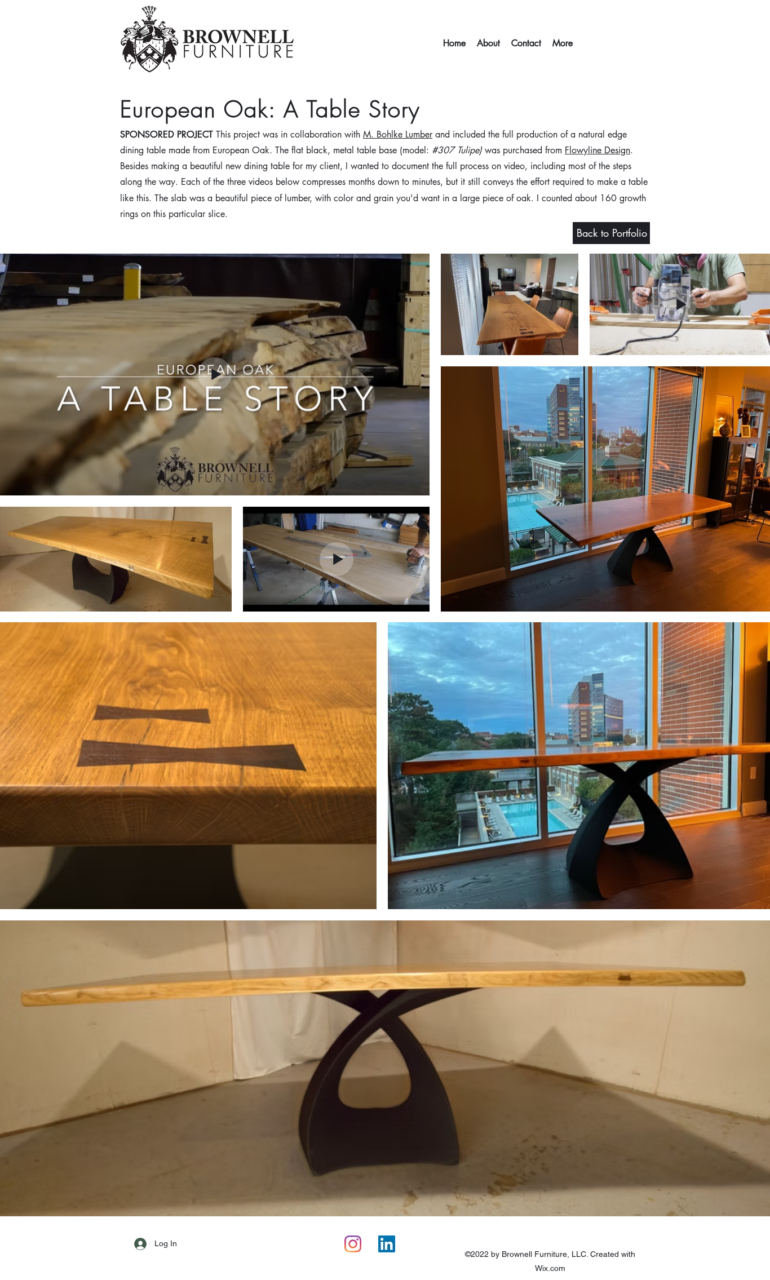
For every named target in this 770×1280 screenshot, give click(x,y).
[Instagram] (352, 1243)
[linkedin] (386, 1243)
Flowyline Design (597, 150)
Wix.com (550, 1268)
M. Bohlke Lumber (397, 134)
